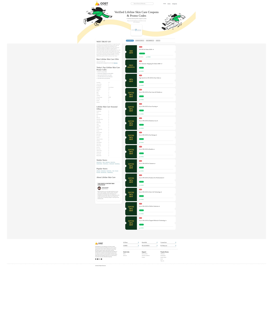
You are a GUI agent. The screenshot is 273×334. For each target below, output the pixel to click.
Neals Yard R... (99, 162)
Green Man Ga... (104, 172)
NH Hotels (98, 172)
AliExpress (98, 170)
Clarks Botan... (117, 163)
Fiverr (113, 170)
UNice (104, 162)
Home (164, 3)
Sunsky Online (163, 257)
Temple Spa (107, 162)
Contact (143, 257)
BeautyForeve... (106, 163)
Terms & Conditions (146, 255)
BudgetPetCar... (110, 172)
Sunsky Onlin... (109, 170)
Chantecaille (111, 163)
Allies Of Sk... (112, 162)
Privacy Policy (144, 253)
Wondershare (103, 170)
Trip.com (116, 170)
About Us (125, 255)
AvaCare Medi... (100, 163)
